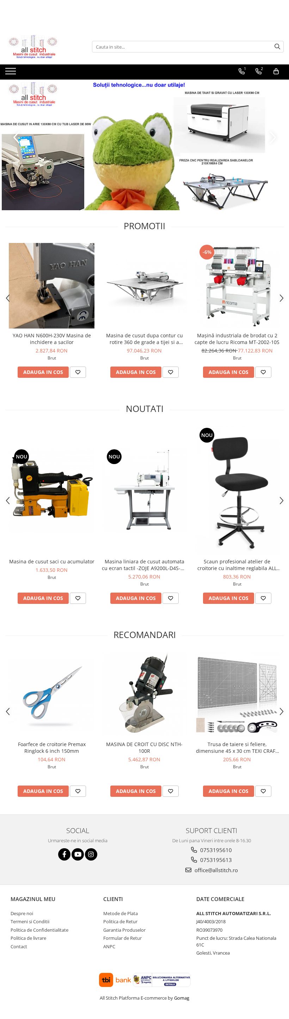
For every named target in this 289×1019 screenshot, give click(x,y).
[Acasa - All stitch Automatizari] (40, 47)
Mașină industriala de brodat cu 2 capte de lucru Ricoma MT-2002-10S (237, 338)
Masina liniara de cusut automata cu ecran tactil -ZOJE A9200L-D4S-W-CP (144, 564)
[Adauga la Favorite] (78, 372)
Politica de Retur (120, 921)
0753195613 (215, 859)
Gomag (181, 998)
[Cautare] (277, 46)
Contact (19, 946)
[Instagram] (91, 854)
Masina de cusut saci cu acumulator (51, 561)
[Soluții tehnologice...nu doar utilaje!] (144, 145)
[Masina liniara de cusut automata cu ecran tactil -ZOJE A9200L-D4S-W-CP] (144, 490)
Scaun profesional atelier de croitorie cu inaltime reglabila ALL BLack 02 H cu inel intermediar (237, 564)
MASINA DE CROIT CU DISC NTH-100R (144, 747)
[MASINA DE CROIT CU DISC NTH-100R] (144, 694)
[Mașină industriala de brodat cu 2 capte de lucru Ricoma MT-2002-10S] (237, 286)
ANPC (109, 946)
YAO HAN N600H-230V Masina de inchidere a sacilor (52, 338)
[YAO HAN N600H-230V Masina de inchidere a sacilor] (51, 286)
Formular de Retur (122, 938)
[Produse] (11, 73)
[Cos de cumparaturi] (276, 71)
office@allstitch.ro (215, 870)
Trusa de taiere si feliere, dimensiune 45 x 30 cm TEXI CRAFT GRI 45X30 (237, 747)
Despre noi (22, 913)
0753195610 (215, 850)
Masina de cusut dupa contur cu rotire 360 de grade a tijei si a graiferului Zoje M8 (144, 338)
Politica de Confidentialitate (39, 930)
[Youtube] (78, 854)
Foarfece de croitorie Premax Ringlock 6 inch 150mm (52, 747)
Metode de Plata (120, 913)
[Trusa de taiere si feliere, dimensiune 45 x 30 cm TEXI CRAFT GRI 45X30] (237, 694)
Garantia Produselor (124, 930)
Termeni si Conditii (30, 921)
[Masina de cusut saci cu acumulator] (51, 490)
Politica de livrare (28, 938)
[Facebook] (64, 854)
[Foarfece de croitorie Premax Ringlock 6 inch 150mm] (51, 694)
